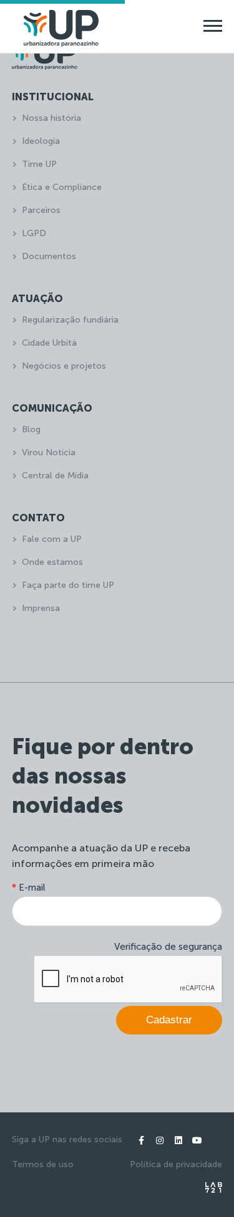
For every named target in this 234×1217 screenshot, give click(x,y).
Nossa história (51, 118)
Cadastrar (169, 1020)
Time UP (39, 164)
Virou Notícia (49, 452)
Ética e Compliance (62, 187)
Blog (31, 429)
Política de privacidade (176, 1164)
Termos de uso (43, 1164)
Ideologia (41, 141)
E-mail (29, 887)
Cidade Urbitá (49, 343)
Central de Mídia (55, 475)
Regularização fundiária (70, 320)
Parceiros (41, 210)
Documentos (49, 256)
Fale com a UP (52, 539)
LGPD (34, 233)
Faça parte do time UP (68, 585)
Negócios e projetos (64, 366)
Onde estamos (52, 562)
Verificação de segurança (168, 946)
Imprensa (41, 608)
